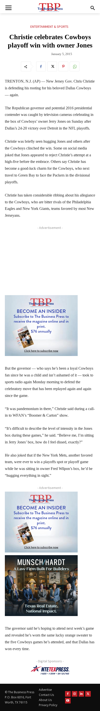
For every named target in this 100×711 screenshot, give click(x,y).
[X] (52, 66)
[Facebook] (41, 66)
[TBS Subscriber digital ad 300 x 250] (41, 325)
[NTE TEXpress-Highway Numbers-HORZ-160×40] (50, 670)
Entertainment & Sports (49, 26)
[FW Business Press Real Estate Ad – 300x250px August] (41, 585)
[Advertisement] (41, 262)
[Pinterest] (63, 66)
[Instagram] (74, 694)
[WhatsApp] (74, 66)
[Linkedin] (81, 694)
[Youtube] (68, 700)
